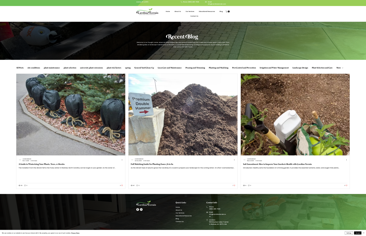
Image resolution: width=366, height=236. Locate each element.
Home (178, 207)
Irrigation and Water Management (274, 68)
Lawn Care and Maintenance (170, 68)
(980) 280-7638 (193, 2)
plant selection (70, 68)
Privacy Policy (75, 233)
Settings (348, 233)
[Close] (364, 232)
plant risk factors (114, 68)
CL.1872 (145, 2)
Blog (177, 219)
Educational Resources (183, 216)
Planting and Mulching (218, 68)
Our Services (180, 213)
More (338, 68)
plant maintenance (52, 68)
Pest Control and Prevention (244, 68)
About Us (179, 210)
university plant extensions (91, 68)
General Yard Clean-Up (144, 68)
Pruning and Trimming (195, 68)
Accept (358, 233)
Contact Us (180, 221)
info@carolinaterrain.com (217, 4)
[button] (228, 11)
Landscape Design (300, 68)
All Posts (20, 68)
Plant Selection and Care (322, 68)
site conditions (33, 68)
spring (128, 68)
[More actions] (123, 160)
